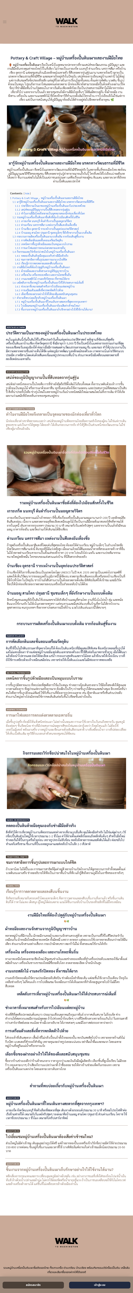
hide (27, 193)
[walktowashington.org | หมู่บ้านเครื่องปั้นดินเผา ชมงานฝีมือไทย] (66, 22)
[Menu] (5, 22)
